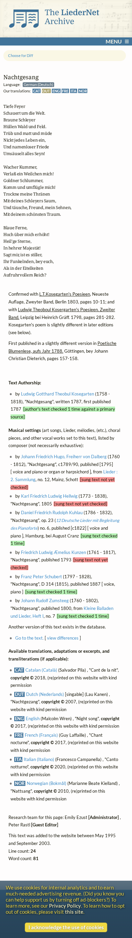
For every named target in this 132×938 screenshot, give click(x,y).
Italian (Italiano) (39, 759)
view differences (63, 637)
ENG (56, 91)
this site (74, 912)
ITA (73, 91)
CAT (36, 91)
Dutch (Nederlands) (45, 694)
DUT (46, 91)
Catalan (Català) (41, 670)
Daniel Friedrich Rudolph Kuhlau (52, 512)
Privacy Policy (65, 906)
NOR (83, 91)
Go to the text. (29, 637)
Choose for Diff (20, 55)
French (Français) (41, 735)
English (33, 718)
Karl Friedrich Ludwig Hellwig (49, 496)
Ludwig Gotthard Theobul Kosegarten (57, 394)
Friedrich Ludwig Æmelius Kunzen (53, 552)
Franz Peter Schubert (41, 576)
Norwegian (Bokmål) (46, 783)
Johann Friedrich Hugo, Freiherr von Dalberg (64, 456)
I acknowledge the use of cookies (66, 927)
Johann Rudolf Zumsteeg (45, 600)
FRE (65, 91)
